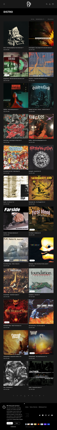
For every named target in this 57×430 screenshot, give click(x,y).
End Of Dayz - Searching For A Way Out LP (12, 140)
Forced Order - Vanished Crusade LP (11, 294)
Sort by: (32, 19)
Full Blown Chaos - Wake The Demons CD (12, 325)
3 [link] (24, 395)
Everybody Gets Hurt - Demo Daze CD (11, 171)
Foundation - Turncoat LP (34, 294)
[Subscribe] (26, 415)
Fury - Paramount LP (7, 387)
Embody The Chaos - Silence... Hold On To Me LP (39, 109)
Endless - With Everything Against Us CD (37, 140)
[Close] (24, 403)
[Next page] (43, 395)
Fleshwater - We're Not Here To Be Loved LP (38, 263)
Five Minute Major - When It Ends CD (11, 263)
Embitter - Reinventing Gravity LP (10, 109)
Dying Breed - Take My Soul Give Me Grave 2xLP (13, 78)
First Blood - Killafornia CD (35, 233)
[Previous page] (13, 395)
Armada (33, 426)
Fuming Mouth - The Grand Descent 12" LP (38, 356)
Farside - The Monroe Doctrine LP (10, 233)
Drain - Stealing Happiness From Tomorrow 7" (13, 47)
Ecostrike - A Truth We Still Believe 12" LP (38, 78)
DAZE (26, 426)
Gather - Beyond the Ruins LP (35, 387)
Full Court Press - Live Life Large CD (37, 325)
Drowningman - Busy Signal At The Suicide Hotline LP (40, 47)
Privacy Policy (16, 419)
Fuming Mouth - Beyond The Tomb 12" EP (12, 356)
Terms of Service (33, 407)
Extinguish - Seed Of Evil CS (35, 171)
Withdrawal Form (43, 407)
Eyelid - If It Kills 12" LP (8, 202)
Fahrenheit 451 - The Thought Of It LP (37, 202)
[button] (4, 4)
